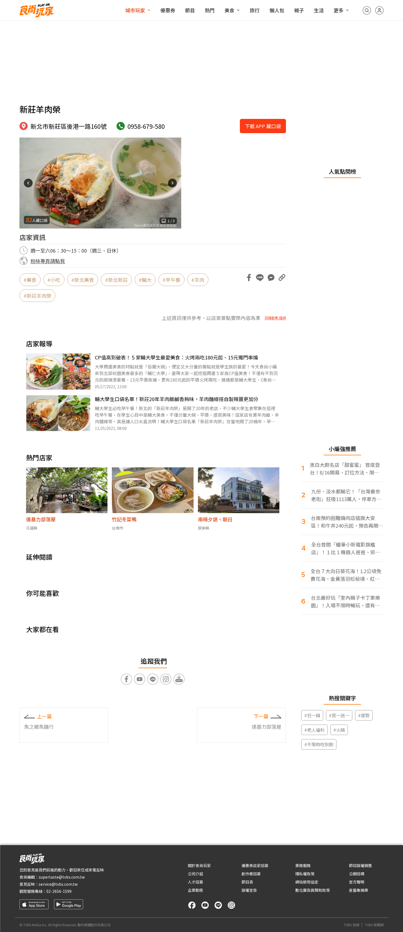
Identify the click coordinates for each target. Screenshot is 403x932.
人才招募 (195, 882)
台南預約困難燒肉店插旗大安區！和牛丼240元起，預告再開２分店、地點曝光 (347, 521)
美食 (229, 10)
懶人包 (276, 10)
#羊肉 (197, 279)
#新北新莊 (116, 279)
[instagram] (231, 905)
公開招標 (356, 873)
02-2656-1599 (59, 891)
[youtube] (205, 905)
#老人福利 (314, 730)
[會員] (379, 10)
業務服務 (303, 865)
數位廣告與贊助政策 (312, 890)
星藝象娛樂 (358, 890)
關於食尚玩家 (199, 865)
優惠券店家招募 (255, 865)
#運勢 (364, 715)
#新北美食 (82, 279)
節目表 (247, 882)
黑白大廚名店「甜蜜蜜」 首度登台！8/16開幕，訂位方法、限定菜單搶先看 (345, 468)
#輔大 (145, 279)
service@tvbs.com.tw (58, 884)
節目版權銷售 (360, 865)
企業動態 (195, 890)
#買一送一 (339, 715)
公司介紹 (195, 873)
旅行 (255, 10)
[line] (218, 905)
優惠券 (167, 10)
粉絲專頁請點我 (47, 260)
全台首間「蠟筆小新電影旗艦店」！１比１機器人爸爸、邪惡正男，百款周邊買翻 (345, 548)
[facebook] (192, 905)
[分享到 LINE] (260, 277)
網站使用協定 (306, 882)
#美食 (30, 279)
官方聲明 (356, 882)
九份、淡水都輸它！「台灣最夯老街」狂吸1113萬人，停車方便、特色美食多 (345, 495)
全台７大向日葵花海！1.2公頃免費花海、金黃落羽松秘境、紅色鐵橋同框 (346, 574)
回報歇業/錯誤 (275, 318)
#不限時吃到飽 (318, 744)
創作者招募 (251, 873)
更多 (339, 10)
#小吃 (53, 279)
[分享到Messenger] (271, 277)
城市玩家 (135, 10)
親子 (299, 10)
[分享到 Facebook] (249, 277)
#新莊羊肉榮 (37, 295)
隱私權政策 (304, 873)
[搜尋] (367, 10)
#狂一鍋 (312, 715)
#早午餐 (171, 279)
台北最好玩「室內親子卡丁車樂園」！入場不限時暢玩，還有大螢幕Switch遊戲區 (345, 601)
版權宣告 (249, 890)
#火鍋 (339, 730)
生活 (319, 10)
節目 (190, 10)
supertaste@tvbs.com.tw (62, 877)
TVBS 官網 (351, 925)
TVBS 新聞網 (374, 925)
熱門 (210, 10)
